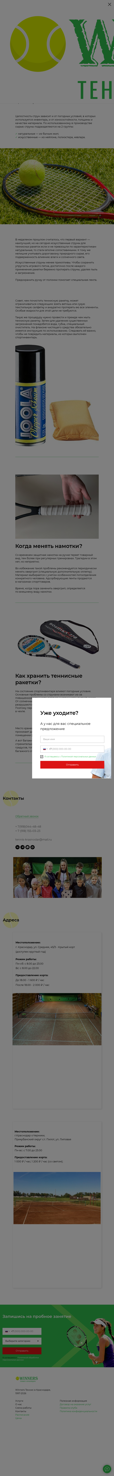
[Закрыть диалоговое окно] (110, 4)
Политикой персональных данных (78, 756)
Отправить (72, 764)
